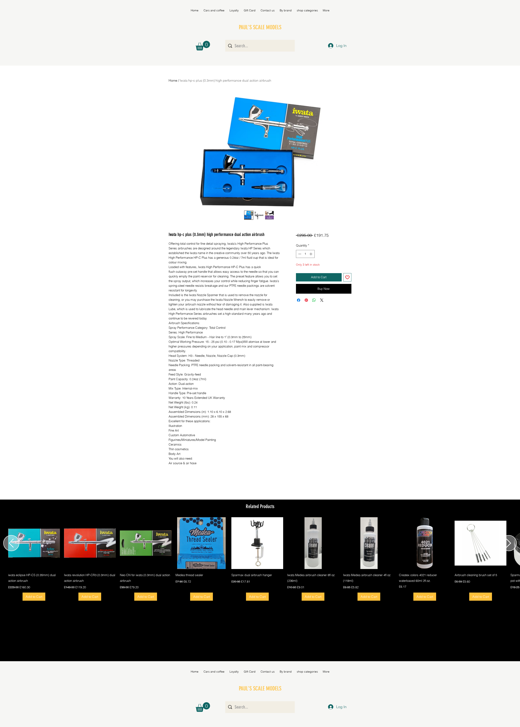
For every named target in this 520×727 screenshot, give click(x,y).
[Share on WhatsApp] (314, 300)
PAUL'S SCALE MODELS (260, 27)
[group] (260, 559)
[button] (285, 10)
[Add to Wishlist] (347, 277)
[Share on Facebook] (298, 300)
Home (173, 80)
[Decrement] (299, 254)
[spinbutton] (305, 254)
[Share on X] (321, 300)
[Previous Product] (11, 543)
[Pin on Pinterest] (306, 300)
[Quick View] (34, 543)
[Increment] (311, 254)
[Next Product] (509, 543)
